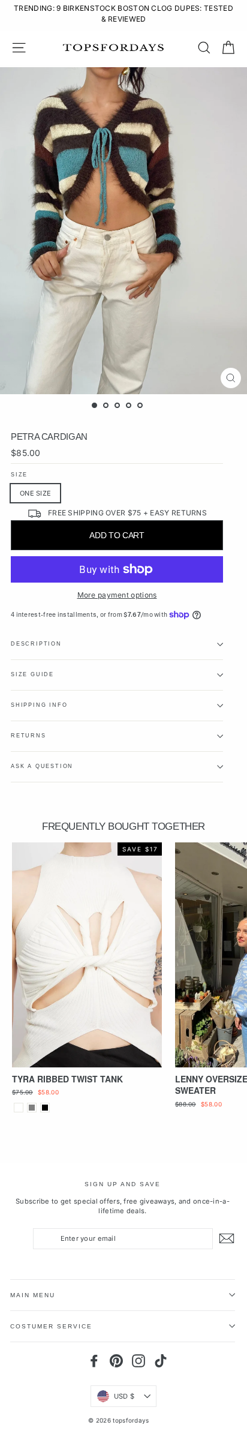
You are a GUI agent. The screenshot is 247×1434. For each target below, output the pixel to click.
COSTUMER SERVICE (51, 1326)
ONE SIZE (35, 493)
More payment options (117, 594)
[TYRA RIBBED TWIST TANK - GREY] (32, 1107)
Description (36, 644)
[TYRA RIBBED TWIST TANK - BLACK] (45, 1107)
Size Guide (32, 674)
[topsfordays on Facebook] (94, 1360)
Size (19, 475)
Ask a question (42, 766)
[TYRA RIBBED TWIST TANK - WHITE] (18, 1107)
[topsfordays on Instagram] (138, 1360)
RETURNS (28, 736)
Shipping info (39, 705)
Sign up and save (123, 1184)
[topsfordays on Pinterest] (116, 1360)
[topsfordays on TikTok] (160, 1360)
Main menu (32, 1295)
